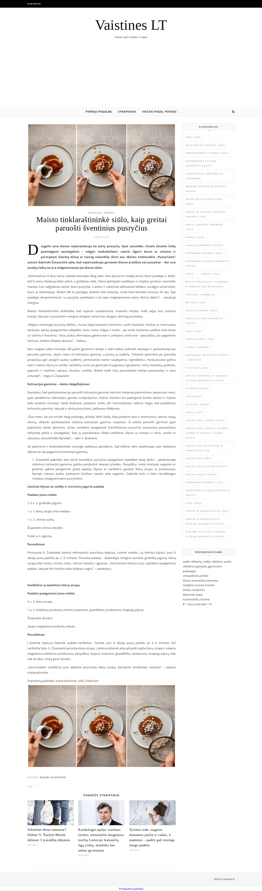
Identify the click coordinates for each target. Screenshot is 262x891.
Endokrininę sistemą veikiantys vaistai (200, 163)
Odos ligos (193, 331)
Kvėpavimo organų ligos (203, 253)
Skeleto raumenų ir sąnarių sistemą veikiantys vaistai (206, 378)
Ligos (189, 273)
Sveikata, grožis (101, 212)
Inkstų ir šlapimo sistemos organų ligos (205, 214)
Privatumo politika (131, 889)
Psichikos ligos (197, 367)
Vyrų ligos (193, 503)
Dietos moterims (194, 590)
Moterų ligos (195, 302)
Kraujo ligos (195, 237)
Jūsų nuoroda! (197, 604)
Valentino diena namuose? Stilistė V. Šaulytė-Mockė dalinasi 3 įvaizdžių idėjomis (48, 835)
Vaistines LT (131, 25)
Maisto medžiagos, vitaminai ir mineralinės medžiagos (206, 284)
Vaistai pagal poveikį (159, 111)
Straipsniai (127, 111)
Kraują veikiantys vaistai (204, 245)
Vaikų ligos (194, 412)
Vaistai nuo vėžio (198, 458)
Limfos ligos (210, 273)
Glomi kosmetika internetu (200, 580)
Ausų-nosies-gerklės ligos (205, 145)
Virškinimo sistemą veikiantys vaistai (207, 493)
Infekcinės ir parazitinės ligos (204, 201)
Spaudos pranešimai (53, 777)
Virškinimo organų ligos (204, 482)
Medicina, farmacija (200, 294)
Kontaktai (34, 3)
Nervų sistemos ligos (201, 310)
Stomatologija (196, 388)
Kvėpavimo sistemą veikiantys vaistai (207, 263)
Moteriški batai (193, 595)
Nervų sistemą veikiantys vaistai (204, 321)
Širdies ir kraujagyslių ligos (207, 510)
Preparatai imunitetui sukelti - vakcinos (207, 357)
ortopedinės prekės (195, 576)
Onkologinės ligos (199, 339)
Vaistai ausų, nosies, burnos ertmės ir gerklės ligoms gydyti (206, 433)
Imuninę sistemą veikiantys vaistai (205, 189)
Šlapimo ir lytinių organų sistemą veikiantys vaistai (205, 534)
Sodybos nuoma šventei (198, 585)
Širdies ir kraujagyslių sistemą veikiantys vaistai (204, 521)
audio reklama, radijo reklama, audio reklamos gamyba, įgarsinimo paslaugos (207, 566)
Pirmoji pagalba (99, 111)
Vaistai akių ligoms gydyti (205, 420)
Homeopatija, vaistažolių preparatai (204, 176)
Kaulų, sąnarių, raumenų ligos (204, 227)
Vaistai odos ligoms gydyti (205, 466)
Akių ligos (193, 137)
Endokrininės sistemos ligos (207, 153)
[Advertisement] (131, 79)
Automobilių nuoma (196, 599)
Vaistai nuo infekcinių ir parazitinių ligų (204, 448)
